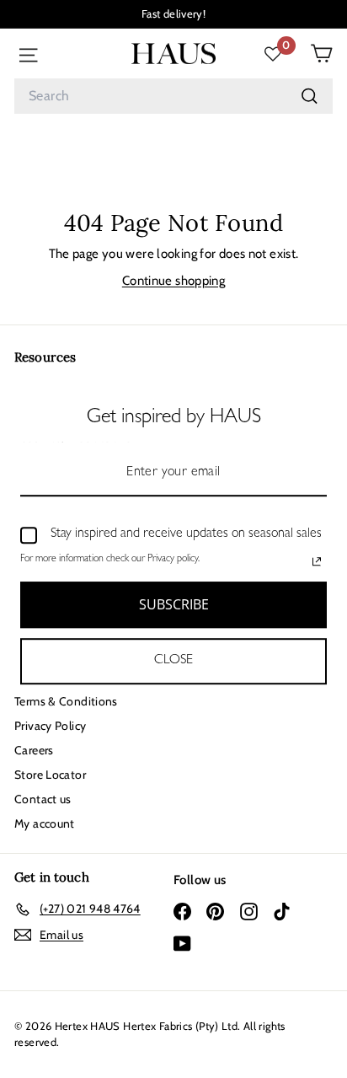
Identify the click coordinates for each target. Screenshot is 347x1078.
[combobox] (173, 96)
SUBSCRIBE (174, 604)
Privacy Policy (50, 725)
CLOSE (173, 661)
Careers (34, 750)
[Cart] (321, 53)
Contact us (43, 799)
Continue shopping (173, 280)
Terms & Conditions (66, 701)
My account (44, 823)
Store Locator (50, 774)
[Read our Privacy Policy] (317, 561)
